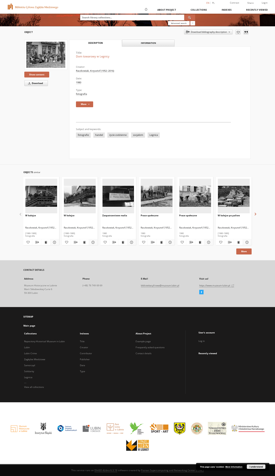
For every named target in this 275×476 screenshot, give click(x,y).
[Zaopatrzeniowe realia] (118, 196)
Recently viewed (257, 9)
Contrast (234, 2)
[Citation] (246, 32)
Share (250, 2)
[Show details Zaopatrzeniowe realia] (131, 242)
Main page (29, 325)
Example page (143, 341)
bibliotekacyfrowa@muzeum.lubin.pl (160, 285)
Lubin (27, 347)
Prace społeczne (149, 215)
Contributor (86, 353)
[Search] (189, 17)
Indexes (227, 9)
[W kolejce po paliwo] (234, 196)
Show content (36, 74)
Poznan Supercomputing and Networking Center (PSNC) (172, 470)
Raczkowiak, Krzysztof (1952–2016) (95, 70)
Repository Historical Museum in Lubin (44, 341)
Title (82, 341)
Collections (199, 9)
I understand (256, 466)
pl (213, 3)
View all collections (34, 387)
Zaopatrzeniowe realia (114, 215)
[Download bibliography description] (36, 242)
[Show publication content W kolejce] (45, 242)
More (244, 251)
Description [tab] (95, 43)
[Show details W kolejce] (54, 242)
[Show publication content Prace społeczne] (161, 242)
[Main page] (146, 10)
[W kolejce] (41, 196)
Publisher (85, 359)
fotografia (81, 94)
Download (37, 83)
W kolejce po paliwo (229, 215)
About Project (166, 9)
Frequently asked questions (150, 347)
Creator (84, 347)
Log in (201, 341)
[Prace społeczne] (156, 196)
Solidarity (29, 371)
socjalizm (138, 135)
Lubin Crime (30, 353)
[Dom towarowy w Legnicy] (45, 55)
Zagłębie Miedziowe (34, 359)
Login (265, 2)
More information (233, 466)
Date (82, 365)
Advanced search (179, 23)
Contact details (144, 353)
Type (82, 371)
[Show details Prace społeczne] (169, 242)
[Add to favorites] (238, 32)
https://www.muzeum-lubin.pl (215, 285)
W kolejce (30, 215)
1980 (78, 82)
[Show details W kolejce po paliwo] (246, 242)
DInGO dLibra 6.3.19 (105, 470)
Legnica (153, 135)
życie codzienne (118, 135)
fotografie (83, 135)
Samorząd (29, 365)
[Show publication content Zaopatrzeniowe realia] (122, 242)
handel (99, 135)
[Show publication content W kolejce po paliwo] (238, 242)
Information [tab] (148, 43)
